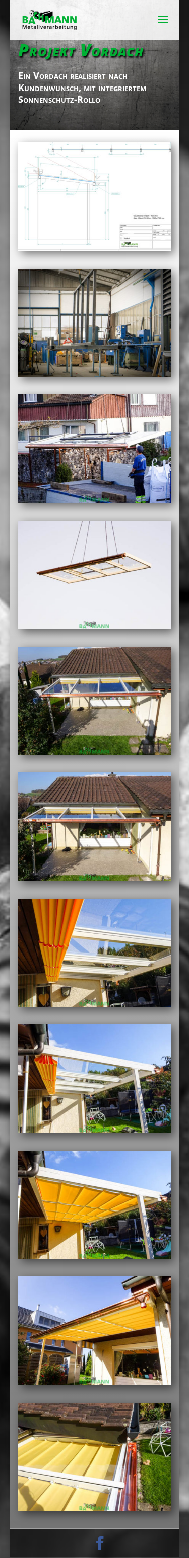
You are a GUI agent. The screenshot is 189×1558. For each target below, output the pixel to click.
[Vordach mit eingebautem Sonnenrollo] (94, 502)
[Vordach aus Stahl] (94, 376)
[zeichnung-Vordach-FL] (94, 250)
